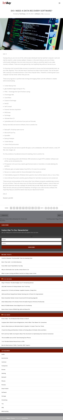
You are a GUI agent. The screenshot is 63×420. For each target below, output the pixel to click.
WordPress (25, 418)
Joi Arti (11, 198)
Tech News (6, 315)
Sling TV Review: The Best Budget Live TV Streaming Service (17, 282)
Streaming (4, 400)
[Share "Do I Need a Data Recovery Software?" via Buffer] (29, 208)
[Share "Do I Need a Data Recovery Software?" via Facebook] (11, 208)
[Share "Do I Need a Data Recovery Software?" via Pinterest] (23, 208)
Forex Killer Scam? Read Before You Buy (12, 266)
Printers (4, 384)
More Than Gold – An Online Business (12, 262)
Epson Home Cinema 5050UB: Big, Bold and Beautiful (16, 309)
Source (5, 198)
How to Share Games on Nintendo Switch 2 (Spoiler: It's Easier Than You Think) (23, 326)
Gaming (4, 373)
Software (37, 14)
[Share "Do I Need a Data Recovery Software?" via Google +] (17, 208)
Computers (5, 365)
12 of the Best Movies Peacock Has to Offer (13, 341)
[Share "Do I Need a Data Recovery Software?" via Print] (38, 208)
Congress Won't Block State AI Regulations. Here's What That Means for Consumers (24, 322)
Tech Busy (22, 14)
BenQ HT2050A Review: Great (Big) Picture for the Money (17, 305)
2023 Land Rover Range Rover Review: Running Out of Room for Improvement (22, 294)
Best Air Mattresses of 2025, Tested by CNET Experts (16, 345)
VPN (3, 407)
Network (4, 377)
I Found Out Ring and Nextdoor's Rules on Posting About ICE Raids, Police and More (24, 330)
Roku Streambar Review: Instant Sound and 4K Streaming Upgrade (19, 298)
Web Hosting (5, 411)
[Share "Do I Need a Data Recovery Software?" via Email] (35, 208)
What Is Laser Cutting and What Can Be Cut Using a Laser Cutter (19, 273)
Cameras (4, 362)
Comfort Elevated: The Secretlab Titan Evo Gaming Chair (17, 258)
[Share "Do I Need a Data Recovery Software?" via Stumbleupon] (32, 208)
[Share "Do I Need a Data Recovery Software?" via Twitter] (14, 208)
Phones (3, 381)
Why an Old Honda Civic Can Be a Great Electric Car (15, 269)
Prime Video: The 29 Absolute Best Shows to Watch (15, 318)
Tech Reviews (7, 279)
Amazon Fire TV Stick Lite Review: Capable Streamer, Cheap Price (19, 290)
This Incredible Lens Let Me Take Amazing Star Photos (16, 337)
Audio (3, 354)
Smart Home (5, 388)
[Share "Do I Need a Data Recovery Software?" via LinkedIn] (26, 208)
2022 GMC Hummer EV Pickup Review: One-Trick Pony (16, 286)
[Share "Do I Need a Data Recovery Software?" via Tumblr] (20, 208)
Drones (3, 369)
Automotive (5, 358)
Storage (4, 396)
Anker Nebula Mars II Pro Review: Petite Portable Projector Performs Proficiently (23, 301)
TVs (3, 403)
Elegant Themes (10, 418)
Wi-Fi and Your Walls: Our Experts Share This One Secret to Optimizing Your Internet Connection (27, 334)
